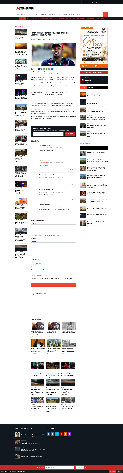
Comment (33, 241)
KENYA (37, 14)
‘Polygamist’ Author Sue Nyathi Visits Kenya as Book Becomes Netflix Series (96, 193)
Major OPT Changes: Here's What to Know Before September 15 (21, 143)
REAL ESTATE (43, 14)
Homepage (33, 238)
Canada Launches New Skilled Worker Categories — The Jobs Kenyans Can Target (87, 18)
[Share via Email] (13, 471)
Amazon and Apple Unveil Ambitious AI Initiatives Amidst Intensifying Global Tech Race (20, 190)
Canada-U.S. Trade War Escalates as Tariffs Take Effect (20, 37)
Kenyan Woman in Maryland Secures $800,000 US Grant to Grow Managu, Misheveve (32, 435)
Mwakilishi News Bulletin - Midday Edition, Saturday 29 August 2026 (97, 102)
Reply (71, 154)
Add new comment (64, 69)
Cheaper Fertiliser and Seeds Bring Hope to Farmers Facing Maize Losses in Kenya (97, 160)
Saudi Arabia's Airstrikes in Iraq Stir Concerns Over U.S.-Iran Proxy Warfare (20, 174)
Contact (119, 471)
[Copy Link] (15, 471)
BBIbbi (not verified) (44, 162)
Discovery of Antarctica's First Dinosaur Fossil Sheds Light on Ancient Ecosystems (96, 177)
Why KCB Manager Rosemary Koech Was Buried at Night (36, 373)
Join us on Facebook (38, 302)
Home (18, 14)
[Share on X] (8, 471)
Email (32, 230)
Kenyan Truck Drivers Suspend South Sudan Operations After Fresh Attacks (96, 118)
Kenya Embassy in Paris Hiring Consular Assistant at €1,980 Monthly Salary (20, 128)
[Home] (24, 8)
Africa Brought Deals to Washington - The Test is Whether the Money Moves (97, 110)
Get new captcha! (31, 266)
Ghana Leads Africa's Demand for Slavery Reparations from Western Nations (20, 113)
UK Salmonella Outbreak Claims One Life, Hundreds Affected (21, 67)
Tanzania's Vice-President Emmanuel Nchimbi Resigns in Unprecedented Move (21, 52)
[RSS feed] (101, 2)
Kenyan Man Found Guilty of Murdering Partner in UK (96, 222)
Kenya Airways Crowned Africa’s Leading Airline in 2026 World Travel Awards (67, 373)
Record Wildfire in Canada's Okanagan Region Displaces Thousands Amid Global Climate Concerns (97, 169)
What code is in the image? (37, 269)
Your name (33, 223)
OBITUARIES (64, 14)
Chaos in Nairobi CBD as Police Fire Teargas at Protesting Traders (67, 408)
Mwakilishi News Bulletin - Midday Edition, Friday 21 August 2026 (19, 82)
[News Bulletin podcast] (106, 2)
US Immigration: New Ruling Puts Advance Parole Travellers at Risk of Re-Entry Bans (97, 207)
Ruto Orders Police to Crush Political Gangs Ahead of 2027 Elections (96, 153)
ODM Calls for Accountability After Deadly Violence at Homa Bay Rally (20, 206)
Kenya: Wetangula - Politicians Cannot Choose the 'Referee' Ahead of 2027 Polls (96, 135)
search (105, 14)
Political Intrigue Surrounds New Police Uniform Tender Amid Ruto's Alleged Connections (52, 392)
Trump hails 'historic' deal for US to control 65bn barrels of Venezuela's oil (97, 94)
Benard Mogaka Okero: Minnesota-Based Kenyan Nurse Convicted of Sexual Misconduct (33, 442)
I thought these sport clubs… (46, 204)
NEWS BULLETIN (51, 14)
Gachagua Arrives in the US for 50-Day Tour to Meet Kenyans (55, 18)
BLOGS (58, 14)
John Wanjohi (54, 39)
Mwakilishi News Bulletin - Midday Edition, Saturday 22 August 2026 (97, 215)
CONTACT (79, 14)
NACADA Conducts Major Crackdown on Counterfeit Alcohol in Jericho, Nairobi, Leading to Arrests (52, 374)
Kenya (36, 28)
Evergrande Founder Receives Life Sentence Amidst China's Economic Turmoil (20, 158)
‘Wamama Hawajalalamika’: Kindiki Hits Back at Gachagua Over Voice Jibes (37, 408)
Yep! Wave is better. (44, 160)
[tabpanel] (94, 113)
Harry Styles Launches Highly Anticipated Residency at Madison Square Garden (21, 98)
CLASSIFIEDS (71, 14)
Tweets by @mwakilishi (85, 143)
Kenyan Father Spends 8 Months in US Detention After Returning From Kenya (33, 450)
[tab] (83, 87)
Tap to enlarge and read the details (95, 69)
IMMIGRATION (30, 14)
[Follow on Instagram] (19, 471)
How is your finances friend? (46, 175)
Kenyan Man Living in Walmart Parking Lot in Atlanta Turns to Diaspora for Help (31, 457)
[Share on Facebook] (6, 471)
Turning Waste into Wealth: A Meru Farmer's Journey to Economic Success (20, 222)
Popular (90, 87)
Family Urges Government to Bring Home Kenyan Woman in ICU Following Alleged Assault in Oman (97, 185)
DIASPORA (23, 14)
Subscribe (69, 133)
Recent (83, 87)
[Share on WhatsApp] (10, 471)
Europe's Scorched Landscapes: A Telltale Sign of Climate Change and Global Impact (20, 237)
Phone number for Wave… (45, 145)
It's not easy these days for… (46, 189)
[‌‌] (83, 2)
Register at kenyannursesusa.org (94, 72)
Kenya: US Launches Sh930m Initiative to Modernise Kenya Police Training (52, 409)
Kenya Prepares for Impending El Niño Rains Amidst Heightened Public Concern (37, 392)
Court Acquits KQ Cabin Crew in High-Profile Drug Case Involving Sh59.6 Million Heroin (20, 254)
